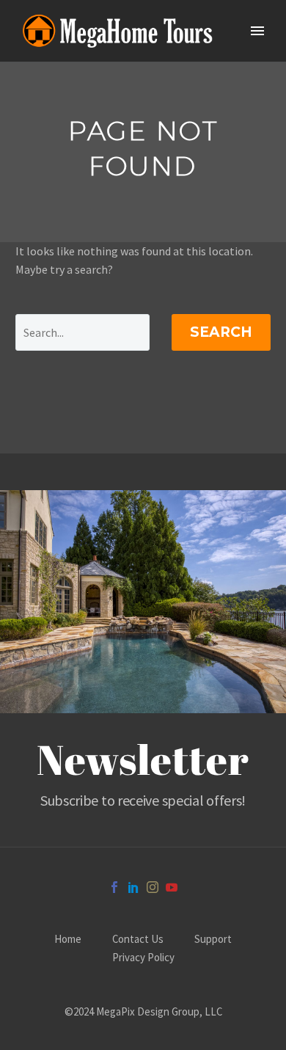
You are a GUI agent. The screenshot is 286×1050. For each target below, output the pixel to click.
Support (213, 939)
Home (67, 939)
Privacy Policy (143, 957)
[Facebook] (114, 887)
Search (221, 332)
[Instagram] (152, 887)
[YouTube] (171, 887)
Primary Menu (257, 31)
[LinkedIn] (133, 887)
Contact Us (138, 939)
